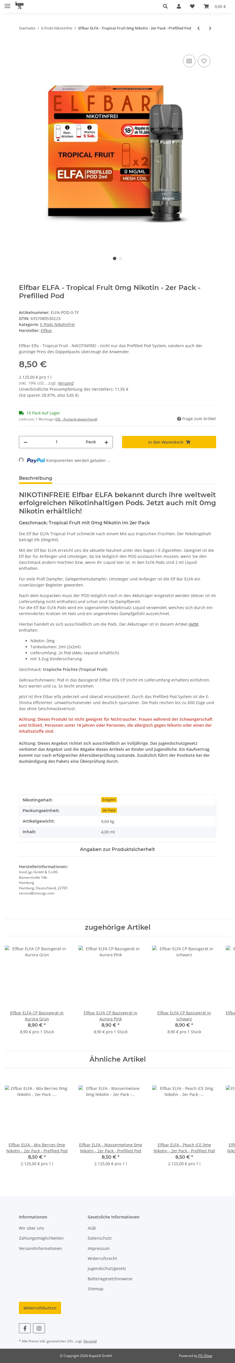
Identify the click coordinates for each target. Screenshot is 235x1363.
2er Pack (109, 810)
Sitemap (95, 1288)
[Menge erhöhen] (106, 442)
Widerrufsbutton (39, 1308)
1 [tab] (114, 258)
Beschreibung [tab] (35, 478)
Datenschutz (100, 1238)
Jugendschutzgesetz (107, 1268)
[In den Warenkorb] (23, 47)
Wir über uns (31, 1228)
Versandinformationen (40, 1248)
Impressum (98, 1248)
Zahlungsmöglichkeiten (41, 1238)
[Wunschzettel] (192, 6)
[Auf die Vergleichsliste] (189, 61)
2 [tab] (120, 258)
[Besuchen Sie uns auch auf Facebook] (25, 1328)
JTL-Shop (205, 1355)
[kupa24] (19, 6)
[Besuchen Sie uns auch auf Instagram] (39, 1328)
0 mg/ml (109, 800)
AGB (92, 1228)
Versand (66, 383)
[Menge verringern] (25, 442)
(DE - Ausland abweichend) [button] (76, 419)
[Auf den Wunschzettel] (204, 61)
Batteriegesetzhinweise (110, 1278)
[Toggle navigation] (7, 3)
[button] (165, 6)
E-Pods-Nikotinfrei (57, 324)
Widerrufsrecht (102, 1258)
